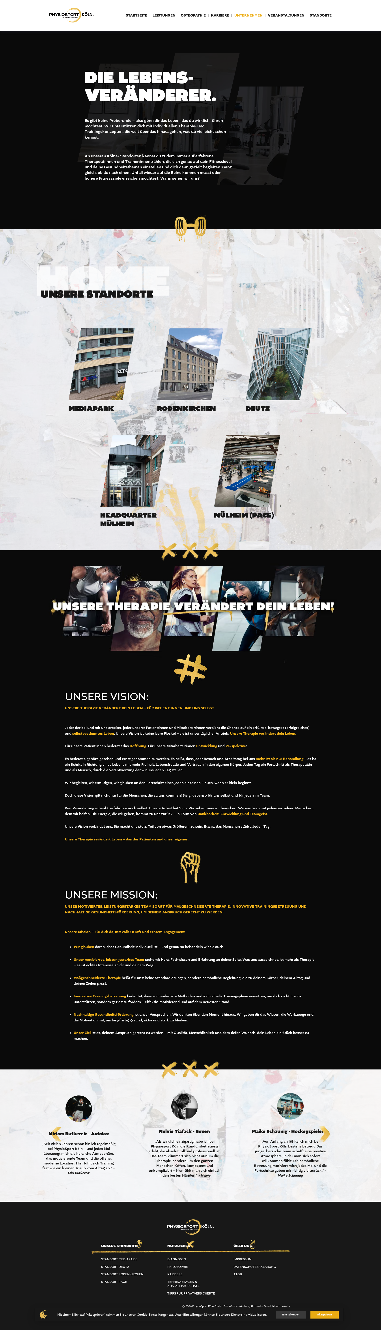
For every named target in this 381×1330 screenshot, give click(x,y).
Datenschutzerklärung (254, 1267)
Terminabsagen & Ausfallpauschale (183, 1284)
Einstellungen (290, 1314)
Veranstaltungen (286, 15)
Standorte (321, 15)
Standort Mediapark (119, 1259)
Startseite (136, 15)
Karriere (220, 15)
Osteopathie (193, 15)
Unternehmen (248, 15)
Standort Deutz (115, 1267)
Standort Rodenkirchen (122, 1274)
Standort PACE (114, 1282)
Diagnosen (176, 1259)
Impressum (242, 1259)
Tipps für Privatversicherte (191, 1293)
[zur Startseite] (71, 24)
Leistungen (164, 15)
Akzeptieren (324, 1314)
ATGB (237, 1274)
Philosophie (177, 1267)
